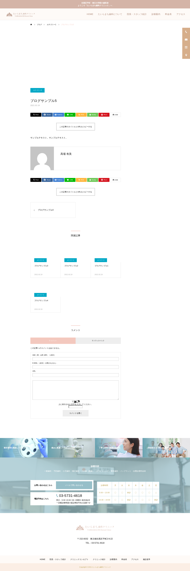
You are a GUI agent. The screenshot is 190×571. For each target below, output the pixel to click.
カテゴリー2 (37, 90)
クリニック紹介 (99, 559)
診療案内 (155, 14)
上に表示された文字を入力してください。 (75, 404)
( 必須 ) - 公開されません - (44, 363)
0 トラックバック (98, 341)
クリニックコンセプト (79, 559)
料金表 (168, 14)
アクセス (180, 14)
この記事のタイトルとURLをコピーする (75, 127)
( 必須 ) (43, 355)
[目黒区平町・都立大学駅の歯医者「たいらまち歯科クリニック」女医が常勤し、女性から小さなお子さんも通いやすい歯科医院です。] (24, 14)
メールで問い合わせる (74, 485)
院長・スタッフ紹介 (137, 14)
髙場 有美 (66, 153)
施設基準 (146, 559)
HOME (90, 14)
